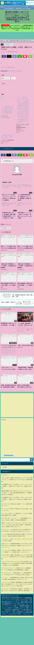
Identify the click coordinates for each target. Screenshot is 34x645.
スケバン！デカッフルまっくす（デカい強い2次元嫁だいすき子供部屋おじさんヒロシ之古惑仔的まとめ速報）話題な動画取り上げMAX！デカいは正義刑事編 (16, 563)
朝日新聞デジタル (9, 44)
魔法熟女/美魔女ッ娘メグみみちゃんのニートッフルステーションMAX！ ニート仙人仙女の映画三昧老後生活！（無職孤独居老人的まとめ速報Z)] (16, 492)
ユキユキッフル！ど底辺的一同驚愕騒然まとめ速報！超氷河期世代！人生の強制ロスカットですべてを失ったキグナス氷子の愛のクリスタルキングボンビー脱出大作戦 (16, 584)
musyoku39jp (17, 174)
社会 (2, 44)
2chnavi (3, 419)
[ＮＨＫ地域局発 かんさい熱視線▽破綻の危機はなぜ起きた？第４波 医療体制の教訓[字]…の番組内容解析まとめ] (8, 100)
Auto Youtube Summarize (15, 71)
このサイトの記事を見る (8, 67)
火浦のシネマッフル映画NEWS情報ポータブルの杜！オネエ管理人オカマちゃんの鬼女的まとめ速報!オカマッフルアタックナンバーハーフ (16, 545)
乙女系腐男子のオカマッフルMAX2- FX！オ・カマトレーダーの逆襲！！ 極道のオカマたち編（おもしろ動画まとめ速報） (16, 486)
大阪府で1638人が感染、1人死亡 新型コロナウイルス (7, 137)
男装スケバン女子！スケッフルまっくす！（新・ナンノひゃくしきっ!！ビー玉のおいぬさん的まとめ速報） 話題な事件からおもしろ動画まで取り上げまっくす (16, 524)
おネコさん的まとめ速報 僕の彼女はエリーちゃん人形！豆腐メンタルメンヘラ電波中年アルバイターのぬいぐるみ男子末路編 (16, 479)
